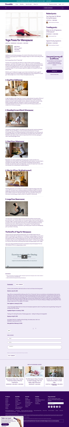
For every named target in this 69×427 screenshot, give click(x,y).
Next (9, 330)
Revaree (6, 401)
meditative (11, 102)
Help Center (37, 398)
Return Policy (27, 405)
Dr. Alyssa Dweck (19, 245)
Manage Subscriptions (27, 399)
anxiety (18, 105)
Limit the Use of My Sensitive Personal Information (25, 411)
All (5, 7)
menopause (18, 55)
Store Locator (17, 400)
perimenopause (33, 236)
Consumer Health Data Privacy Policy (26, 410)
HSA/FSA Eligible (28, 403)
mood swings (13, 56)
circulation (24, 190)
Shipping (26, 406)
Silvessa (6, 408)
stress (39, 132)
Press (16, 405)
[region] (34, 1)
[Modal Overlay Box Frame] (12, 421)
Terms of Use (45, 410)
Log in (60, 4)
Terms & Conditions (51, 410)
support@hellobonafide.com (39, 399)
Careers (16, 401)
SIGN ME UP (54, 71)
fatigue (35, 188)
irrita (6, 133)
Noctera (6, 398)
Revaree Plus (7, 404)
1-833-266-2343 (38, 401)
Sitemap (57, 410)
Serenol (6, 407)
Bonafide (9, 410)
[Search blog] (62, 8)
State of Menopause (18, 407)
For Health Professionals (37, 403)
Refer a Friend (27, 401)
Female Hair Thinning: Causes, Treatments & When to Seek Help (54, 380)
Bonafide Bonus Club (28, 402)
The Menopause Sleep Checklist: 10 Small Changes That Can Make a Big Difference (34, 380)
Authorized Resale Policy (37, 410)
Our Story (17, 398)
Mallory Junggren (18, 48)
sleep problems (35, 103)
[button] (47, 4)
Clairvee (6, 400)
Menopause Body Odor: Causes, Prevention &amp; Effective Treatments (14, 380)
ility (9, 133)
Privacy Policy (17, 410)
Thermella (7, 405)
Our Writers (17, 404)
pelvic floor (26, 159)
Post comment (19, 284)
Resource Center (18, 403)
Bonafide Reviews (18, 408)
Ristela (6, 403)
